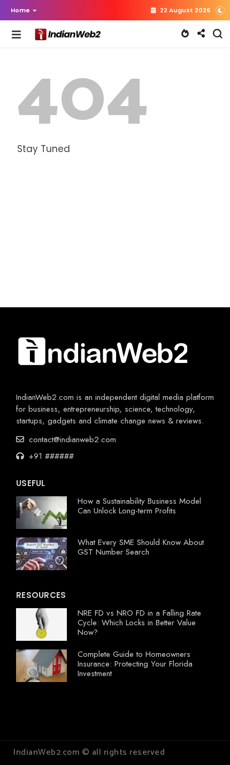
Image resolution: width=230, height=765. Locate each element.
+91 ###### (50, 456)
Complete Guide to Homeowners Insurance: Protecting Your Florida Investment (135, 663)
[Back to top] (203, 739)
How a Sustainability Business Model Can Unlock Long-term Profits (139, 506)
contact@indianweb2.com (71, 439)
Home (20, 10)
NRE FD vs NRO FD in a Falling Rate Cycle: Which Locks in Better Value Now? (139, 622)
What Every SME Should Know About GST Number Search (141, 547)
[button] (21, 10)
